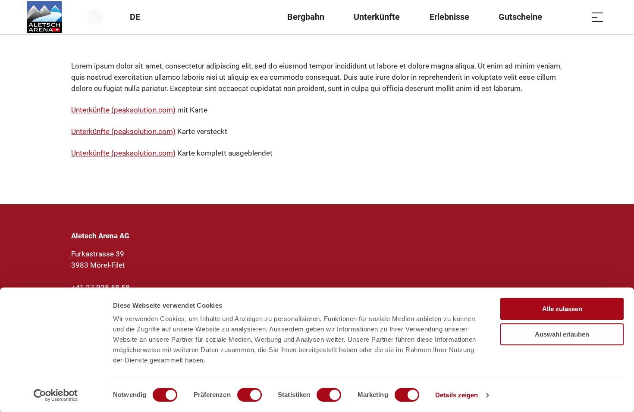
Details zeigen (456, 395)
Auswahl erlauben (562, 334)
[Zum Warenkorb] (576, 17)
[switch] (249, 395)
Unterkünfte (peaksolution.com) (123, 110)
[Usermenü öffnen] (99, 17)
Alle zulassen (562, 308)
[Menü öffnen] (597, 17)
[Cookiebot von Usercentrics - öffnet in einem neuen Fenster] (56, 395)
